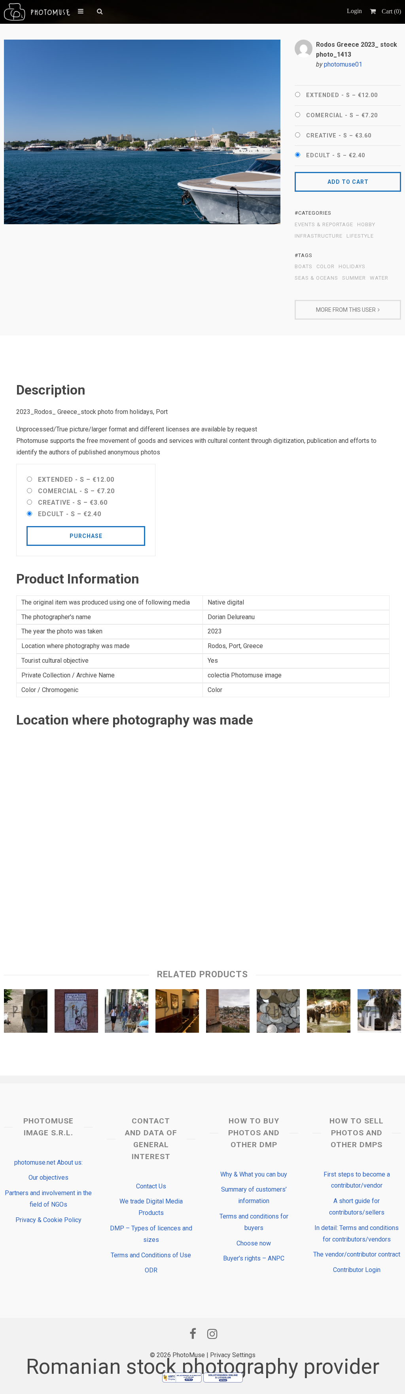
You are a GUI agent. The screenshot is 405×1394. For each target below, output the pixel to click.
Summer (354, 278)
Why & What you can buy (253, 1174)
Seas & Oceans (316, 278)
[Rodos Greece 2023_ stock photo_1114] (379, 1013)
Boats (303, 266)
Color (325, 266)
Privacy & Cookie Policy (48, 1220)
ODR (151, 1270)
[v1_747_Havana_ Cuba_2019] (126, 1013)
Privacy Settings (232, 1355)
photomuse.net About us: (48, 1162)
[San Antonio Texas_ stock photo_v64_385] (177, 1013)
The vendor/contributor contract (356, 1254)
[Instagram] (212, 1334)
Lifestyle (360, 236)
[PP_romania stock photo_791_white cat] (25, 1013)
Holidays (352, 266)
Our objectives (48, 1177)
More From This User (346, 310)
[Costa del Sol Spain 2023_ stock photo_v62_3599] (228, 1013)
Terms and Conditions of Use (151, 1255)
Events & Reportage (324, 224)
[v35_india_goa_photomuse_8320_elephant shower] (328, 1013)
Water (379, 278)
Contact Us (151, 1186)
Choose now (254, 1243)
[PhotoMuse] (37, 12)
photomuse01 (343, 64)
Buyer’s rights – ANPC (253, 1258)
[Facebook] (193, 1334)
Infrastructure (319, 236)
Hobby (366, 224)
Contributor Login (356, 1270)
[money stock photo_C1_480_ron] (278, 1013)
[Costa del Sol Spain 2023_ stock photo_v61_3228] (76, 1013)
